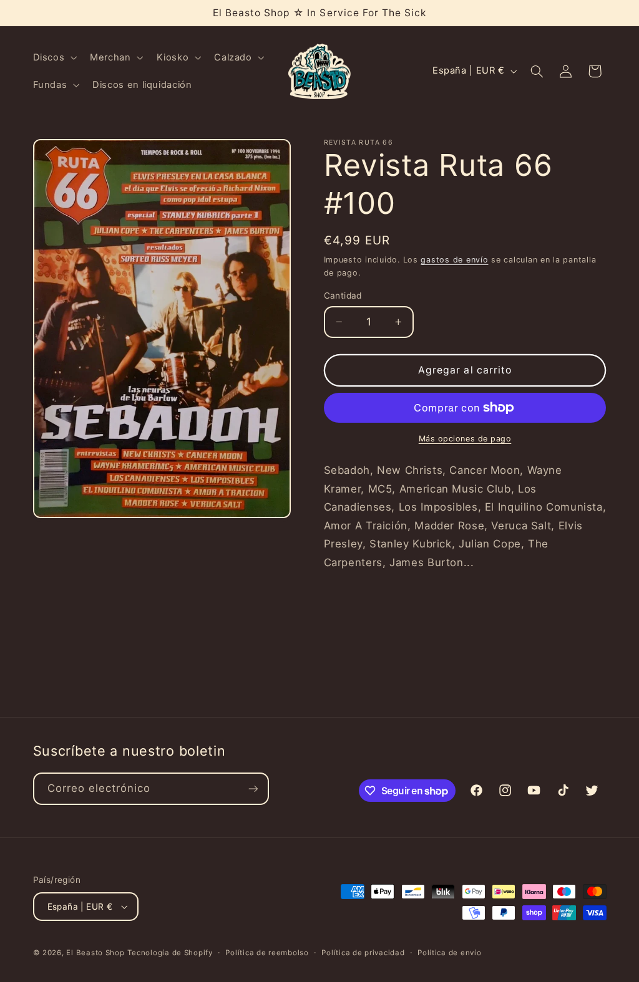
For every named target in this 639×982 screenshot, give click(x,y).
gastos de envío (454, 259)
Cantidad (343, 296)
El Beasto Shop (95, 952)
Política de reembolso (266, 952)
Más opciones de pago (465, 438)
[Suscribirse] (252, 788)
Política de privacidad (362, 952)
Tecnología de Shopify (169, 952)
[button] (53, 57)
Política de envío (449, 952)
